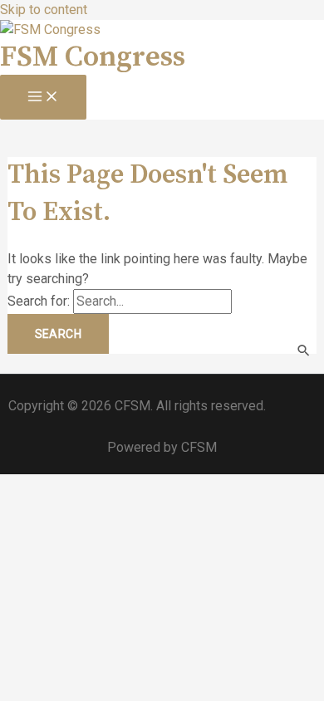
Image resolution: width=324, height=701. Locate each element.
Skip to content (43, 9)
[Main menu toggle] (43, 97)
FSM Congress (92, 57)
